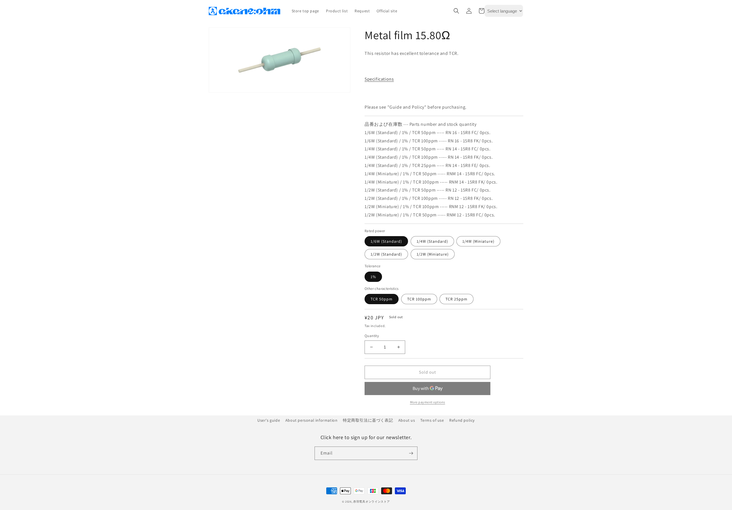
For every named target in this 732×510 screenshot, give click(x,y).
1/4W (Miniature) (478, 241)
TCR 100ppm (419, 299)
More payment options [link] (427, 402)
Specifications (379, 79)
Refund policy (462, 420)
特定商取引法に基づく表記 (368, 420)
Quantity (372, 335)
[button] (456, 11)
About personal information (311, 420)
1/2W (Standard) (386, 254)
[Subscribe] (411, 453)
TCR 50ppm (382, 299)
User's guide (268, 420)
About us (406, 420)
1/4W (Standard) (432, 241)
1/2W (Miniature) (433, 254)
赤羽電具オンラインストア (371, 501)
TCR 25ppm (456, 299)
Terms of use (432, 420)
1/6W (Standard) (386, 241)
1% (373, 276)
